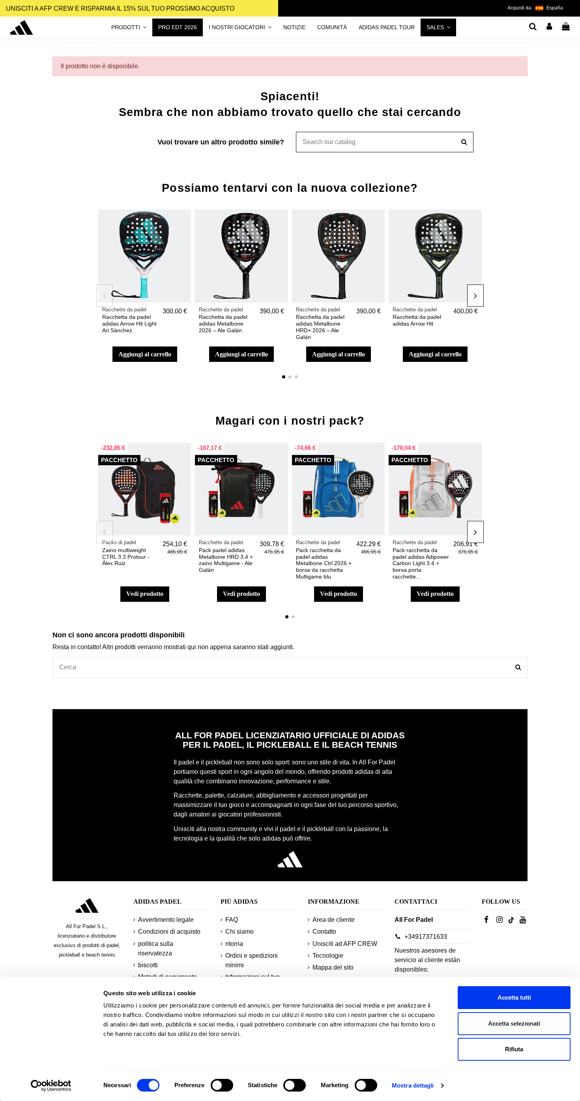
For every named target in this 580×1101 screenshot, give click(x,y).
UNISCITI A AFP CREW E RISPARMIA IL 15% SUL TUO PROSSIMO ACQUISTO (120, 8)
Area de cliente (333, 919)
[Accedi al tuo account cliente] (549, 27)
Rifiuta (514, 1049)
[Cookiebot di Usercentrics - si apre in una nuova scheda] (51, 1086)
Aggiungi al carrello (144, 354)
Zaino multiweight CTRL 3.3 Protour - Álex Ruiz (126, 557)
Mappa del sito (333, 967)
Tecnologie (327, 955)
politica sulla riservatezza (155, 948)
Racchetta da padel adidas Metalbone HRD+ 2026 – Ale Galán (320, 327)
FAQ (231, 919)
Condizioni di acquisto (169, 931)
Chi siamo (239, 931)
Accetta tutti (514, 997)
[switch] (222, 1085)
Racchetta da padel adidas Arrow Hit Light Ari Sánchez (129, 323)
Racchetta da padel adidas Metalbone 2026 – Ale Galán (223, 323)
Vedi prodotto (144, 593)
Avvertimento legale (166, 919)
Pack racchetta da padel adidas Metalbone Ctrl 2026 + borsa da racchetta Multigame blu (324, 563)
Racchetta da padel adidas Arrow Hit (417, 320)
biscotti (148, 965)
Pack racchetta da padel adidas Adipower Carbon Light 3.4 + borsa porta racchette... (421, 563)
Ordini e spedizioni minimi (251, 960)
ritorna (234, 943)
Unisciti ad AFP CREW (344, 943)
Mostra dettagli (413, 1085)
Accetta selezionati (514, 1023)
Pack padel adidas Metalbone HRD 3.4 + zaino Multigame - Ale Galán (226, 560)
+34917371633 (425, 936)
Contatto (324, 931)
